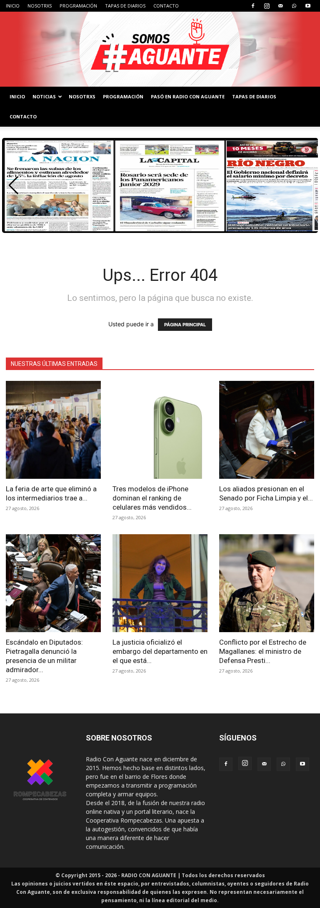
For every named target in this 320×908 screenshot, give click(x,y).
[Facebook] (253, 6)
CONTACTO (166, 6)
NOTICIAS (44, 96)
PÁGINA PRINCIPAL (185, 325)
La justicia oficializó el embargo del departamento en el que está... (160, 651)
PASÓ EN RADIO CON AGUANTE (188, 96)
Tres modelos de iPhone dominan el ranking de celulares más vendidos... (152, 498)
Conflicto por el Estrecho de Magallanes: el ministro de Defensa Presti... (262, 651)
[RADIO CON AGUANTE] (160, 49)
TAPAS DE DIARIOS (125, 6)
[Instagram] (266, 6)
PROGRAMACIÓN (78, 6)
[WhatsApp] (294, 6)
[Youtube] (308, 6)
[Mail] (280, 6)
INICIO (13, 6)
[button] (13, 185)
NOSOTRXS (40, 6)
